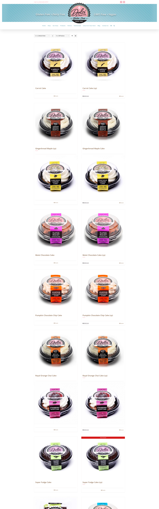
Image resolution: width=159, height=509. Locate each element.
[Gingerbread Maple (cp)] (56, 124)
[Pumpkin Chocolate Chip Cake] (56, 291)
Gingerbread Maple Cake (94, 148)
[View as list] (75, 35)
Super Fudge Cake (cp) (92, 482)
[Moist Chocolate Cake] (56, 230)
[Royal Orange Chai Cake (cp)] (103, 351)
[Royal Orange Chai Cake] (56, 351)
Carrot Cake (40, 88)
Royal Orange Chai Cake (45, 375)
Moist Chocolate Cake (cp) (94, 255)
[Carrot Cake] (56, 64)
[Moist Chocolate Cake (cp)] (103, 230)
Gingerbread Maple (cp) (45, 148)
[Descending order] (52, 35)
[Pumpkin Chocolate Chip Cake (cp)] (103, 291)
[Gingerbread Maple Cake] (103, 124)
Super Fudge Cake (43, 482)
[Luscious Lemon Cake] (56, 177)
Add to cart (86, 96)
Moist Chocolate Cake (44, 255)
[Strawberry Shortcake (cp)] (103, 404)
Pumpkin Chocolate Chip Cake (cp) (98, 315)
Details (56, 96)
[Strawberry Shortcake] (56, 404)
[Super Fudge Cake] (56, 458)
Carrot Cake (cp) (90, 88)
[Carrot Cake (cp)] (103, 64)
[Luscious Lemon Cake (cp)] (103, 177)
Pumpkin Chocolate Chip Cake (48, 315)
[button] (114, 25)
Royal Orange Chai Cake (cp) (95, 375)
